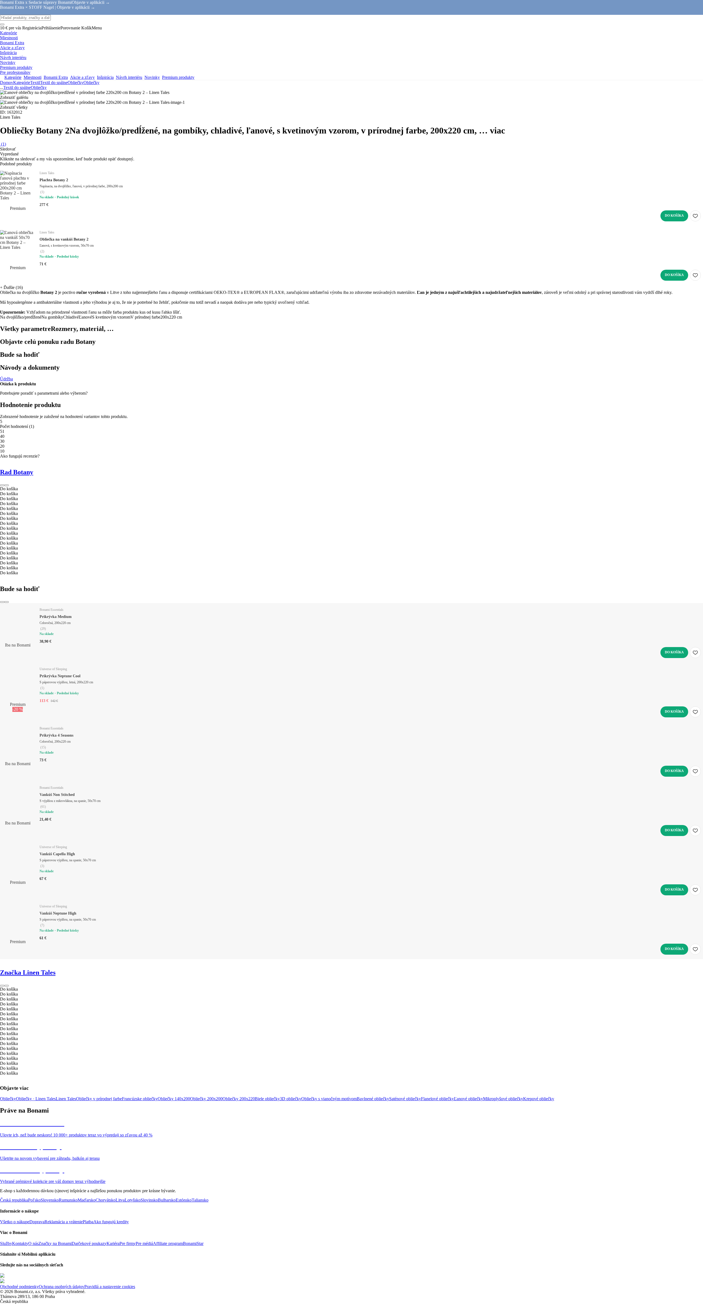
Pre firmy (127, 1243)
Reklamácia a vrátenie (63, 1221)
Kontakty (20, 1243)
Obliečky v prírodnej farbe (99, 1098)
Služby (6, 1243)
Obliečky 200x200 (206, 1098)
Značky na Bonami (55, 1243)
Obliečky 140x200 (174, 1098)
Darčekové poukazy (89, 1243)
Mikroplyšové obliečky (503, 1098)
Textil (35, 82)
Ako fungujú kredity (111, 1221)
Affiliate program (168, 1243)
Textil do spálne (54, 82)
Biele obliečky (267, 1098)
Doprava (36, 1221)
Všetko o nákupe (14, 1221)
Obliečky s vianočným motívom (329, 1098)
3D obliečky (290, 1098)
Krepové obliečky (538, 1098)
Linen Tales (66, 1098)
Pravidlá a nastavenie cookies (109, 1286)
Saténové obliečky (405, 1098)
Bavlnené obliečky (373, 1098)
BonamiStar (193, 1243)
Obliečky (91, 82)
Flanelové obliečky (437, 1098)
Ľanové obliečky (468, 1098)
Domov (6, 82)
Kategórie (21, 82)
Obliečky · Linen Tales (36, 1098)
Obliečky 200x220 (238, 1098)
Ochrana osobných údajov (61, 1286)
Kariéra (113, 1243)
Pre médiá (144, 1243)
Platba (88, 1221)
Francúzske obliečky (140, 1098)
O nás (33, 1243)
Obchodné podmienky (19, 1286)
